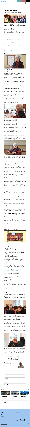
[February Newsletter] (15, 392)
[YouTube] (24, 418)
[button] (27, 1)
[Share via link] (8, 383)
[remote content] (15, 374)
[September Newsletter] (24, 392)
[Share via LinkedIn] (7, 383)
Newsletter (5, 381)
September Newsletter (24, 395)
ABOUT (1, 413)
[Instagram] (20, 418)
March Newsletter (4, 395)
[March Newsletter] (5, 392)
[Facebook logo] (16, 418)
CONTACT (2, 422)
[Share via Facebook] (4, 383)
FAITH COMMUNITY (3, 415)
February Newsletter (14, 395)
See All (28, 388)
